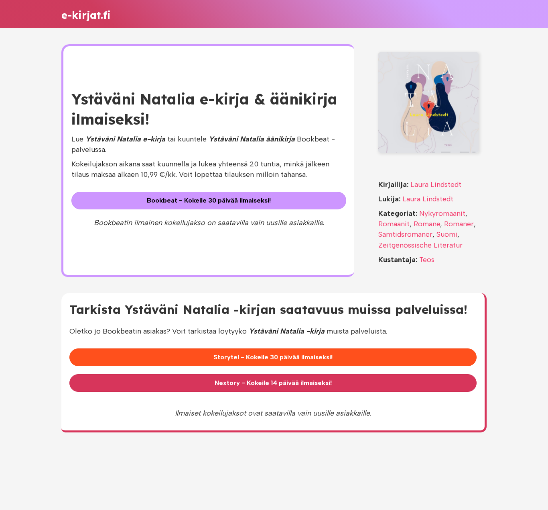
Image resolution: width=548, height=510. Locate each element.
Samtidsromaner (405, 234)
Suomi (446, 234)
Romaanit (394, 223)
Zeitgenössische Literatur (420, 245)
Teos (426, 259)
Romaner (459, 223)
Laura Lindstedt (435, 184)
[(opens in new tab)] (428, 102)
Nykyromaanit (442, 213)
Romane (427, 223)
